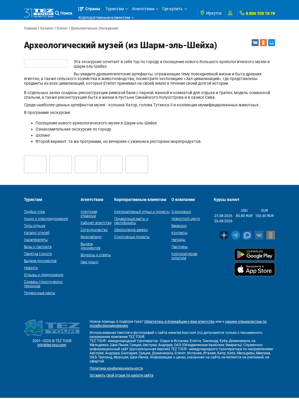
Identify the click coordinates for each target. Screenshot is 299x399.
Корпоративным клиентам (104, 17)
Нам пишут (90, 261)
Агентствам (143, 8)
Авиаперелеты (36, 239)
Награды (178, 239)
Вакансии (179, 225)
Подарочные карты (39, 292)
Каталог (46, 28)
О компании (181, 211)
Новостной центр (185, 218)
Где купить (172, 8)
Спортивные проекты (132, 236)
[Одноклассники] (263, 42)
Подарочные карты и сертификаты (131, 220)
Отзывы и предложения (43, 274)
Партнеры (179, 246)
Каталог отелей (36, 232)
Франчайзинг (91, 236)
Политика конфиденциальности (116, 368)
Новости (31, 267)
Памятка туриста (38, 253)
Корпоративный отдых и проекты (142, 211)
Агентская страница (89, 213)
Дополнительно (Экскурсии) (95, 28)
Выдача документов (40, 260)
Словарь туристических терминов (43, 283)
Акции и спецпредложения (46, 218)
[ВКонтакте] (255, 42)
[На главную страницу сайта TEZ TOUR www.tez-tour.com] (38, 13)
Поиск (66, 13)
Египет (62, 28)
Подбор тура (34, 211)
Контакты (179, 232)
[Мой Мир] (271, 42)
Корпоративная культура (184, 255)
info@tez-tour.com (51, 345)
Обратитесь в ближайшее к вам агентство (179, 322)
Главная (30, 28)
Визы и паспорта (37, 246)
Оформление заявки (131, 229)
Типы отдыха (34, 225)
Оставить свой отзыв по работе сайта (121, 375)
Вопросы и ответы (96, 254)
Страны (92, 8)
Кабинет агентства (96, 222)
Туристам (114, 8)
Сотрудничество (94, 229)
